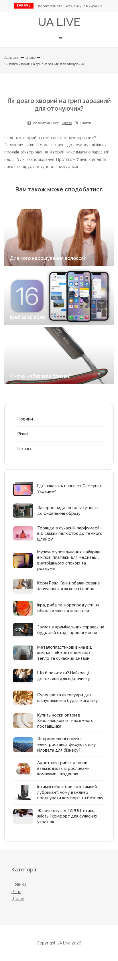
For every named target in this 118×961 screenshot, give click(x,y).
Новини (25, 419)
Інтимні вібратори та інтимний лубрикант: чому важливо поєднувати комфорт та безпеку (70, 792)
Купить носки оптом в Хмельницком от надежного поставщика (65, 721)
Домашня (11, 58)
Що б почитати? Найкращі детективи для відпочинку (63, 676)
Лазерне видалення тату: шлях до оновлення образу (68, 510)
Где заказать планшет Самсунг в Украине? (70, 6)
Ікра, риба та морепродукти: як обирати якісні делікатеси (68, 608)
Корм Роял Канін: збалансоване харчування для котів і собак (68, 586)
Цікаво (30, 58)
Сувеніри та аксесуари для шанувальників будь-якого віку (67, 698)
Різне (22, 433)
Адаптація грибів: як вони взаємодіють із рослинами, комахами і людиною (64, 768)
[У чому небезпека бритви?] (59, 355)
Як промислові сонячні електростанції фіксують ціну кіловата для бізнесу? (66, 744)
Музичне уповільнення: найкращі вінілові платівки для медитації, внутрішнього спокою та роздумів (69, 560)
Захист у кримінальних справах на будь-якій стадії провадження (70, 630)
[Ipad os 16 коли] (59, 296)
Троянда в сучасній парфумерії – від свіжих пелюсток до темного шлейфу (70, 533)
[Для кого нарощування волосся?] (59, 237)
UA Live (59, 22)
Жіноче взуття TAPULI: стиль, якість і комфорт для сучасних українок (67, 816)
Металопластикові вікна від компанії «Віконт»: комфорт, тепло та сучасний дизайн (65, 653)
